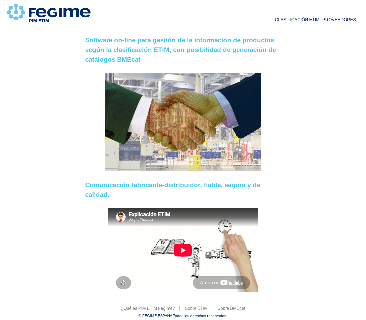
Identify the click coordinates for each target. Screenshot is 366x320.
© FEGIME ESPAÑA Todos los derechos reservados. (183, 316)
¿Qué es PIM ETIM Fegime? (148, 308)
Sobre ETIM (196, 308)
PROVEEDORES (339, 19)
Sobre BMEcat (231, 308)
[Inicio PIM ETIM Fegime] (49, 22)
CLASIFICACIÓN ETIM (297, 19)
